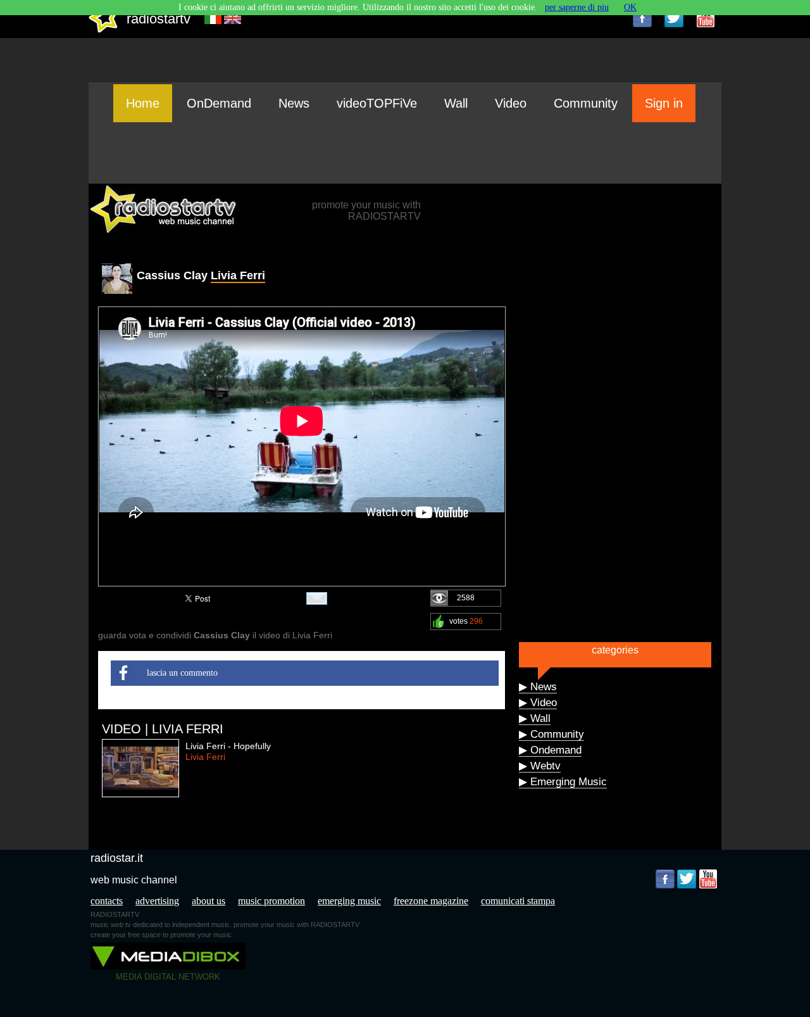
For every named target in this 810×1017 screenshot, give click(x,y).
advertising (157, 900)
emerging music (349, 900)
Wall (456, 103)
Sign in (664, 103)
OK (630, 7)
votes (466, 621)
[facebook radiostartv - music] (642, 17)
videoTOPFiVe (377, 103)
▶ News (538, 687)
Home (142, 103)
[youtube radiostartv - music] (705, 17)
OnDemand (219, 103)
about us (208, 900)
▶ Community (551, 734)
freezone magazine (431, 900)
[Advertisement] (405, 152)
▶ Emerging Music (563, 782)
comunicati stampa (518, 900)
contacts (106, 900)
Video (510, 103)
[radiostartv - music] (104, 30)
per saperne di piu (577, 7)
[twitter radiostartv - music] (673, 17)
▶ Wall (535, 718)
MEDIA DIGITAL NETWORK (168, 977)
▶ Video (538, 703)
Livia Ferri (238, 275)
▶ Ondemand (550, 750)
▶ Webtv (540, 766)
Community (586, 103)
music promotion (271, 900)
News (293, 103)
